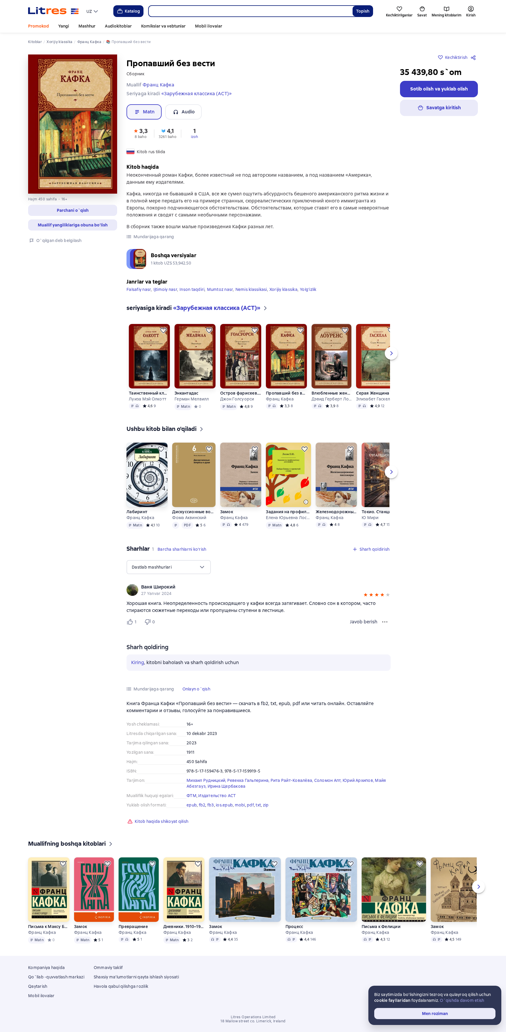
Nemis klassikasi (251, 289)
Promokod (38, 26)
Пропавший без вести (286, 393)
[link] (250, 587)
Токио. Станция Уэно (383, 511)
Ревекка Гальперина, (249, 780)
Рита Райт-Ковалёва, (292, 780)
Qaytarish (37, 986)
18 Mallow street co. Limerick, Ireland (252, 1021)
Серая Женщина (372, 393)
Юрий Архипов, (359, 780)
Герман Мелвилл (192, 399)
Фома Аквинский (189, 517)
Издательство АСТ (217, 795)
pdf (250, 805)
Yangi (63, 26)
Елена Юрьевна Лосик (288, 517)
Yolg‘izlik (308, 289)
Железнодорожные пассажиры (336, 511)
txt (258, 805)
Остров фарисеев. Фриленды (240, 393)
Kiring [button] (137, 662)
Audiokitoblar (118, 26)
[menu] (93, 11)
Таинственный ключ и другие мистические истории (149, 393)
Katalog (132, 11)
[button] (72, 210)
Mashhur (86, 26)
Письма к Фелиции (381, 926)
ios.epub (224, 805)
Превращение (133, 926)
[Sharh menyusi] (384, 622)
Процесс (294, 926)
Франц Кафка (280, 399)
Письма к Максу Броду (48, 926)
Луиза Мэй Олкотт (147, 399)
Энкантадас (187, 393)
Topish (362, 11)
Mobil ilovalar (208, 26)
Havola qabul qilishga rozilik (121, 986)
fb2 (202, 805)
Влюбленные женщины (331, 393)
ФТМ (191, 795)
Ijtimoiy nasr (165, 289)
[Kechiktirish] (163, 330)
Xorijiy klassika (283, 289)
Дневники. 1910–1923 (183, 926)
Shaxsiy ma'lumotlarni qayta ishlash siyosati (136, 977)
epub (192, 805)
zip (266, 805)
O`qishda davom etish (462, 1000)
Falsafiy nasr (138, 289)
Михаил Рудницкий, (207, 780)
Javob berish (363, 622)
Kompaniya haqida (46, 967)
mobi (240, 805)
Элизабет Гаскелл (374, 399)
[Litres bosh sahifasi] (53, 11)
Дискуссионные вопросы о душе (193, 511)
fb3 (210, 805)
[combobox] (250, 11)
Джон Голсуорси (237, 399)
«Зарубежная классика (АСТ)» (196, 94)
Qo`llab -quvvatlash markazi (56, 977)
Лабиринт (136, 511)
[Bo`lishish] (474, 57)
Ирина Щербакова (227, 786)
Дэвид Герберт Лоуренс (331, 399)
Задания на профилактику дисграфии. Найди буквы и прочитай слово (288, 511)
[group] (258, 590)
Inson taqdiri (192, 289)
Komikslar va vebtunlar (163, 26)
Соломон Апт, (328, 780)
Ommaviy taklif (108, 967)
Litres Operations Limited (253, 1017)
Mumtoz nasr (220, 289)
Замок (226, 511)
